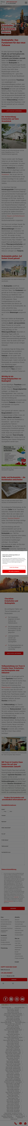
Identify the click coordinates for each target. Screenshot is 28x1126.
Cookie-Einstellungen (14, 567)
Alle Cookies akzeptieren (14, 571)
